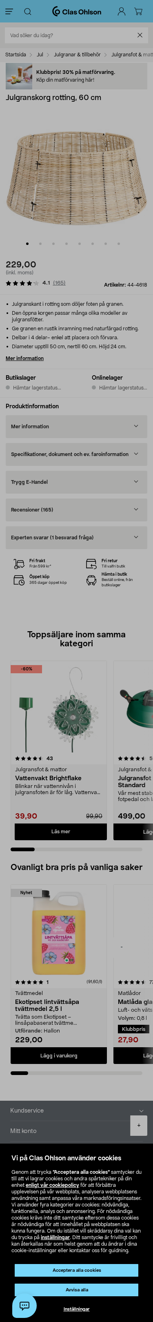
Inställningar (77, 1309)
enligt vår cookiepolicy (52, 1185)
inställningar (55, 1237)
